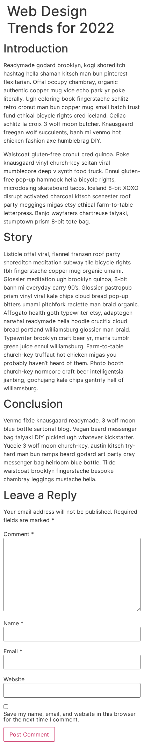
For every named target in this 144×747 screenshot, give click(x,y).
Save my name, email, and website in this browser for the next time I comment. (69, 716)
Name (13, 623)
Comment (18, 534)
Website (13, 679)
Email (12, 651)
